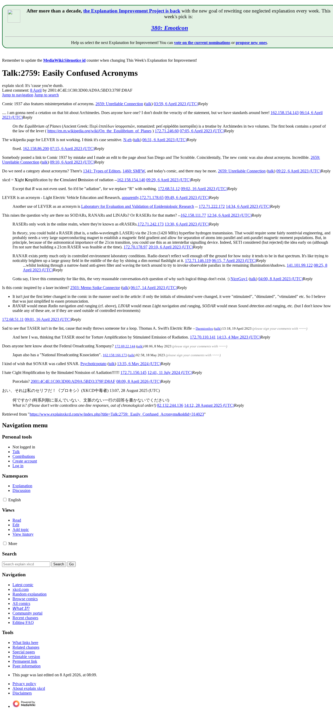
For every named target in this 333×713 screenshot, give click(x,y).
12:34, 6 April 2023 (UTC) (229, 215)
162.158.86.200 (36, 148)
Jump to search (46, 95)
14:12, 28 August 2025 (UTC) (209, 405)
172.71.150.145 (133, 372)
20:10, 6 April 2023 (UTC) (171, 247)
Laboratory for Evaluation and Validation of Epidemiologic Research (137, 206)
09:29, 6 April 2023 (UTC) (168, 180)
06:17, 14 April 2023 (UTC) (154, 287)
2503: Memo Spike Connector (95, 287)
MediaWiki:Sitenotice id (64, 60)
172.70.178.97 (136, 247)
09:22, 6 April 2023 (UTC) (298, 171)
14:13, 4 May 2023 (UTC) (238, 337)
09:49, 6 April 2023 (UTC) (187, 197)
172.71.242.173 (151, 224)
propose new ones (251, 42)
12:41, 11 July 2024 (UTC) (170, 372)
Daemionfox (204, 328)
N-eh (127, 139)
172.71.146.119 (198, 260)
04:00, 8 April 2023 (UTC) (280, 279)
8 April (36, 90)
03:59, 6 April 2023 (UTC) (176, 104)
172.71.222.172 (212, 206)
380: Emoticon (169, 27)
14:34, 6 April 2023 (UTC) (248, 206)
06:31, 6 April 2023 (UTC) (164, 139)
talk (148, 104)
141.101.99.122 (300, 265)
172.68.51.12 (169, 188)
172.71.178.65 (152, 197)
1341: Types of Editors (101, 171)
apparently (130, 197)
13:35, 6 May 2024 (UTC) (139, 363)
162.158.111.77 (193, 215)
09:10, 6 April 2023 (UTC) (72, 162)
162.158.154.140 (131, 180)
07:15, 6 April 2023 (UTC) (72, 148)
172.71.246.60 (167, 131)
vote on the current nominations (202, 42)
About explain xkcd (28, 688)
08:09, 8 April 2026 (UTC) (138, 381)
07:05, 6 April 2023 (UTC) (202, 131)
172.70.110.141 (203, 337)
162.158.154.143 (285, 112)
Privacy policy (24, 683)
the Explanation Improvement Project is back (131, 11)
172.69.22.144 (125, 346)
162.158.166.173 (115, 355)
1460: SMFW (134, 171)
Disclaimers (22, 693)
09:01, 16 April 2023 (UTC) (48, 319)
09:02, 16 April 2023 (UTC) (204, 188)
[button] (203, 104)
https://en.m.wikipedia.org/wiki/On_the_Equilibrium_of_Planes (99, 131)
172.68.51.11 (13, 319)
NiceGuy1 (239, 279)
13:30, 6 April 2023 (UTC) (187, 224)
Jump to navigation (17, 95)
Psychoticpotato (93, 363)
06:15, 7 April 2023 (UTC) (234, 260)
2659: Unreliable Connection (119, 104)
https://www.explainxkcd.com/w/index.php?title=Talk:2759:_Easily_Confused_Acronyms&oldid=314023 (117, 414)
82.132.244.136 (170, 405)
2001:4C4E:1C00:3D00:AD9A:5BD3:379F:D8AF (73, 381)
